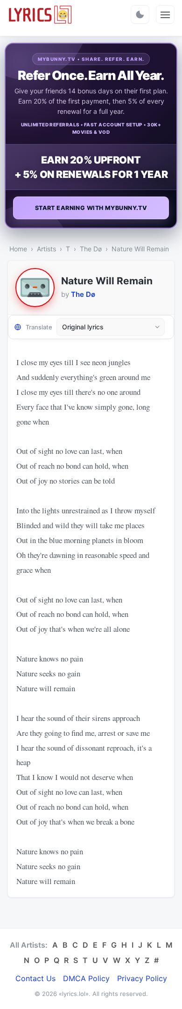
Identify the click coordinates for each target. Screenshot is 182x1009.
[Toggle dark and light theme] (140, 14)
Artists (46, 249)
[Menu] (165, 14)
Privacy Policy (142, 978)
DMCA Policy (86, 978)
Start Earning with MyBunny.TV (91, 207)
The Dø (91, 249)
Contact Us (35, 978)
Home (18, 249)
